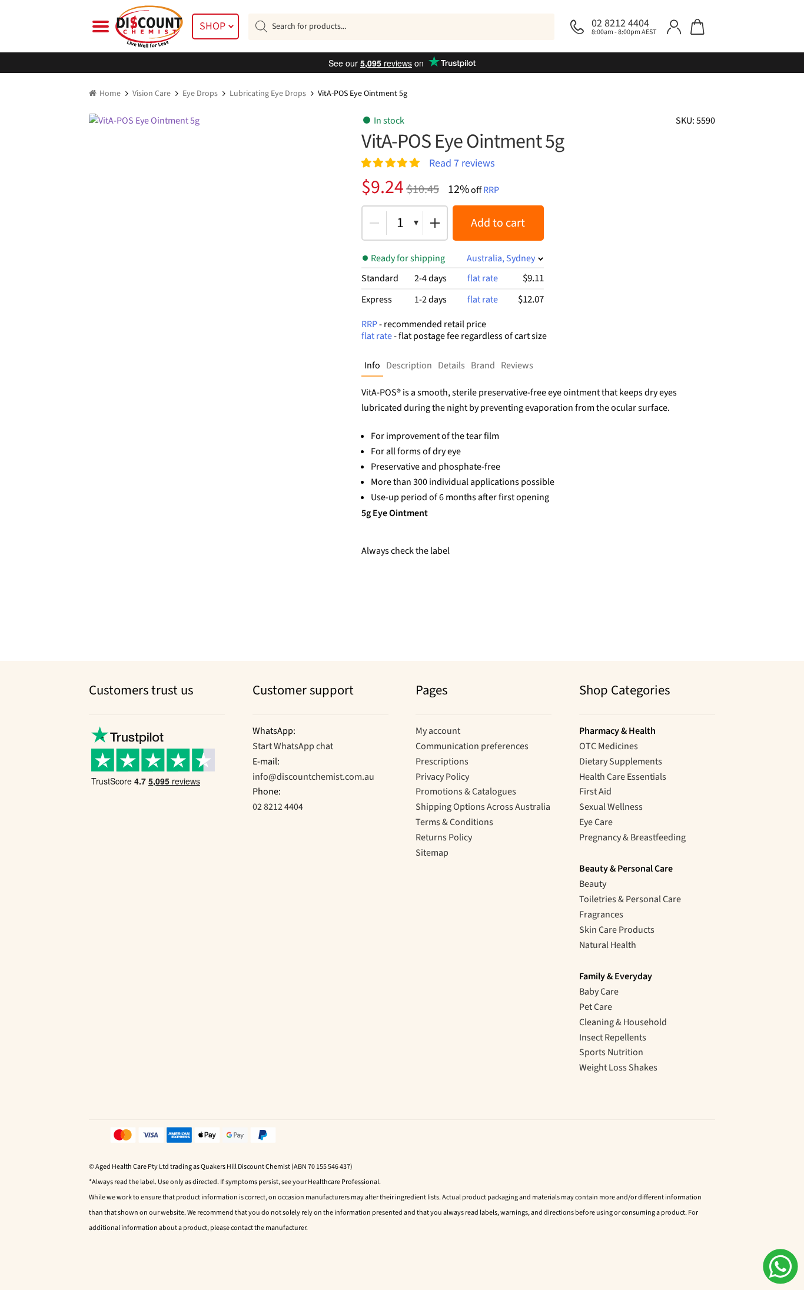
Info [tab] (372, 365)
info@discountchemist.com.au (313, 776)
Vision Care (151, 93)
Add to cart (498, 223)
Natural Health (607, 945)
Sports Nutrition (611, 1052)
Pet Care (595, 1006)
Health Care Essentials (622, 776)
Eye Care (596, 822)
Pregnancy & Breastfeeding (632, 837)
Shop (212, 26)
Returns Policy (444, 837)
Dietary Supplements (620, 761)
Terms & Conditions (454, 822)
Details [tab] (451, 365)
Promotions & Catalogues (466, 791)
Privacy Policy (442, 776)
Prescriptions (442, 761)
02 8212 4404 (278, 806)
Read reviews (462, 162)
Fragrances (601, 914)
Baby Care (599, 991)
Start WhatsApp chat (293, 746)
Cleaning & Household (623, 1022)
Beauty (592, 883)
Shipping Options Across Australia (483, 806)
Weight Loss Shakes (618, 1067)
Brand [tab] (483, 365)
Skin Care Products (617, 929)
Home (110, 93)
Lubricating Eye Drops (268, 93)
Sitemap (432, 852)
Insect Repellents (612, 1037)
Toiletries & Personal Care (630, 899)
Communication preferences (472, 746)
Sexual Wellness (611, 806)
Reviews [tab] (517, 365)
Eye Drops (200, 93)
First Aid (595, 791)
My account (438, 730)
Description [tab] (409, 365)
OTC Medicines (608, 746)
